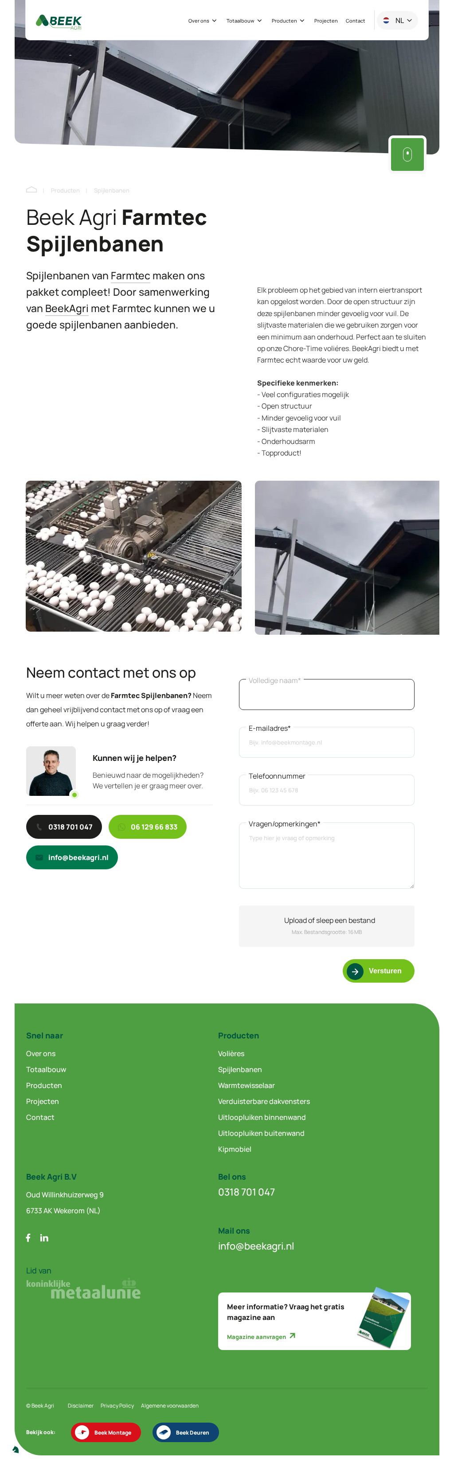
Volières (231, 1053)
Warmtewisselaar (246, 1085)
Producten (285, 21)
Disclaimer (81, 1405)
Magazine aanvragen (257, 1337)
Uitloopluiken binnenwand (262, 1117)
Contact (355, 21)
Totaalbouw (241, 21)
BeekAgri (67, 308)
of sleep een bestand (329, 920)
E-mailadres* (270, 728)
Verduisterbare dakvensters (264, 1101)
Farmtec (130, 275)
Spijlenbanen (240, 1069)
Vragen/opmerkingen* (285, 824)
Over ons (199, 21)
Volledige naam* (275, 680)
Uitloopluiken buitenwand (261, 1133)
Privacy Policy (117, 1405)
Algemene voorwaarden (170, 1405)
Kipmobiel (234, 1149)
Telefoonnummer (277, 776)
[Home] (31, 190)
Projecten (326, 21)
